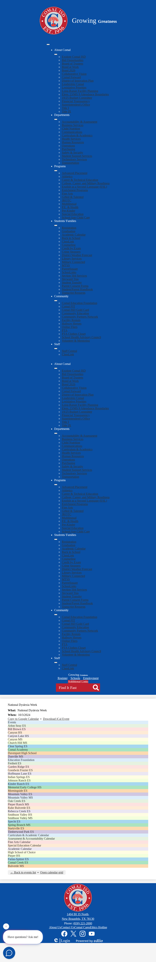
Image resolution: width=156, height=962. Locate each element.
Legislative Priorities (74, 87)
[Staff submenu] (55, 348)
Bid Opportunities (72, 60)
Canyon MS (15, 739)
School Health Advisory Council (81, 337)
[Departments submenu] (55, 119)
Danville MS (15, 756)
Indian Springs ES (19, 777)
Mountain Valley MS (20, 797)
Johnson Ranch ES (19, 780)
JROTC (66, 200)
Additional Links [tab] (78, 681)
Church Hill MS (17, 742)
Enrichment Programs (75, 190)
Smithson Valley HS (20, 814)
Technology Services (74, 159)
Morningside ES (17, 790)
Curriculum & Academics (77, 135)
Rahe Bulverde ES (19, 807)
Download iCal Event (56, 718)
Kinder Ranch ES (18, 783)
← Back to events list (23, 872)
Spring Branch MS (19, 824)
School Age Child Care (76, 217)
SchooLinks (69, 272)
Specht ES (14, 821)
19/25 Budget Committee (77, 97)
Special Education (73, 214)
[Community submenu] (55, 300)
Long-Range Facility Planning (80, 91)
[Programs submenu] (55, 170)
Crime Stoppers (71, 251)
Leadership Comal (73, 84)
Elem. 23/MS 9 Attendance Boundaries (85, 94)
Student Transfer (72, 282)
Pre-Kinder (68, 210)
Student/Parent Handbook (77, 289)
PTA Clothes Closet (74, 333)
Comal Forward (71, 77)
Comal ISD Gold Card (75, 309)
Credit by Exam (71, 248)
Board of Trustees (72, 63)
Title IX (66, 111)
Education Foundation (21, 760)
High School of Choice (22, 852)
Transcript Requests (73, 292)
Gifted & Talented (73, 197)
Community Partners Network (80, 316)
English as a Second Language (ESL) (84, 186)
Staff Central (69, 351)
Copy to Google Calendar (23, 718)
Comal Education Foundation (79, 303)
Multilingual (69, 203)
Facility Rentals (71, 320)
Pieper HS (14, 855)
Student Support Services (77, 156)
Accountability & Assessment (79, 121)
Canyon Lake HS (18, 736)
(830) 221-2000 (82, 923)
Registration (69, 227)
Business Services (72, 125)
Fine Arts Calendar (19, 842)
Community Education (75, 313)
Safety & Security (72, 152)
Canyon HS (15, 732)
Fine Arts (67, 193)
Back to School (71, 238)
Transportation (70, 162)
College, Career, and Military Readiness (86, 183)
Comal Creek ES (18, 862)
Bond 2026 (68, 70)
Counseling (69, 244)
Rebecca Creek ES (19, 811)
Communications (72, 132)
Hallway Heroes (71, 323)
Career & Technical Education (80, 179)
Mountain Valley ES (20, 794)
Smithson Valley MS (20, 818)
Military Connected (73, 262)
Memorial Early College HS (24, 787)
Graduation (68, 231)
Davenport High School (22, 753)
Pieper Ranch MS (18, 804)
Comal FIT (68, 306)
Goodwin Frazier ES (20, 770)
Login (65, 940)
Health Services (71, 138)
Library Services (72, 258)
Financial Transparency (76, 101)
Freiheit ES (14, 763)
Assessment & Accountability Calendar (31, 838)
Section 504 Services (74, 275)
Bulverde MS (16, 866)
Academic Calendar (74, 234)
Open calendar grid (51, 872)
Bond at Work (70, 67)
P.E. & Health (70, 207)
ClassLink (68, 241)
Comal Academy (18, 749)
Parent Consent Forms (75, 286)
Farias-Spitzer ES (18, 859)
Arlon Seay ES (17, 725)
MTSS (66, 265)
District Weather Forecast (77, 255)
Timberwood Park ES (21, 831)
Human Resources (73, 142)
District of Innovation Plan (78, 80)
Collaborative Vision (74, 73)
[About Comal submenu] (55, 54)
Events (12, 722)
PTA (65, 330)
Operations (68, 145)
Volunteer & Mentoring (76, 340)
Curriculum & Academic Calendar (28, 835)
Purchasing (68, 149)
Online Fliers (69, 327)
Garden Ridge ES (18, 766)
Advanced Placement (74, 173)
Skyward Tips (70, 279)
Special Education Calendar (24, 845)
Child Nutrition (71, 128)
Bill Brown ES (17, 729)
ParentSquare (70, 268)
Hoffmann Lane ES (19, 773)
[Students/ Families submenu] (55, 225)
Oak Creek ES (16, 801)
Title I (65, 108)
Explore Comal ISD (74, 56)
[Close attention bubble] (6, 926)
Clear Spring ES (17, 746)
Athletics (67, 176)
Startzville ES (16, 828)
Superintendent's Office (76, 104)
